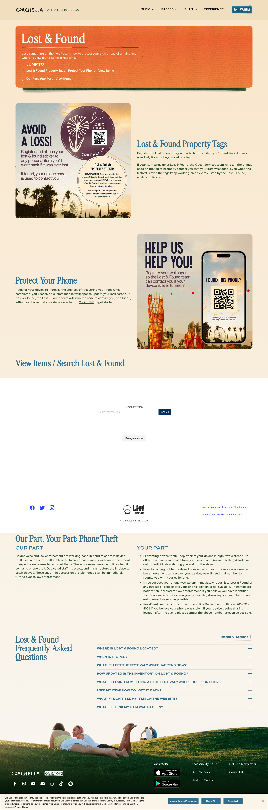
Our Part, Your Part (39, 78)
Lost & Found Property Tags (45, 70)
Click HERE (86, 302)
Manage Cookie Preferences (183, 801)
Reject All (211, 801)
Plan (188, 9)
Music (145, 9)
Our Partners (201, 772)
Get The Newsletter (242, 764)
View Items (106, 70)
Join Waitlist (242, 9)
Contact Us (236, 772)
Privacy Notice (21, 807)
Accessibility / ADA (205, 764)
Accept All (233, 801)
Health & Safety (202, 780)
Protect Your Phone (81, 70)
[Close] (263, 801)
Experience (214, 9)
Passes (167, 9)
